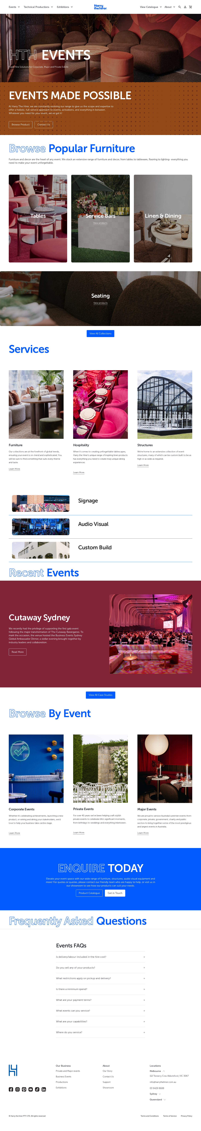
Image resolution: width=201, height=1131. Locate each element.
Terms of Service (170, 1116)
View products (38, 223)
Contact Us (43, 124)
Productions (62, 1082)
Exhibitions (63, 6)
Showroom (108, 1087)
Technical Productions (36, 6)
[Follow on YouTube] (30, 1089)
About (168, 6)
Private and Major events (68, 1071)
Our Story (107, 1071)
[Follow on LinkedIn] (44, 1089)
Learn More (14, 469)
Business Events (63, 1076)
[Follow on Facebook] (11, 1089)
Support (106, 1082)
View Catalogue (149, 6)
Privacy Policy (186, 1116)
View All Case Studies (100, 694)
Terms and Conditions (150, 1116)
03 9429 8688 (157, 1088)
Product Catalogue (89, 893)
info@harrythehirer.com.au (163, 1082)
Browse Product (21, 124)
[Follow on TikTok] (37, 1089)
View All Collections (100, 333)
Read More (18, 651)
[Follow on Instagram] (17, 1089)
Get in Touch (115, 893)
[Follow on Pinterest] (24, 1089)
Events (12, 6)
